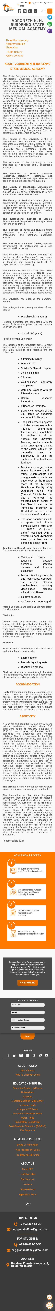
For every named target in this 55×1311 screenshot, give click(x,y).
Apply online (50, 1305)
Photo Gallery (14, 52)
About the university (16, 40)
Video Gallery (27, 1189)
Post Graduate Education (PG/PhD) (27, 1126)
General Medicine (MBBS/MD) (27, 1100)
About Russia (28, 1070)
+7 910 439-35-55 (24, 4)
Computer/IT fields (27, 1109)
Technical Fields (27, 1105)
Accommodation (15, 43)
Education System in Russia (27, 1088)
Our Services (27, 1179)
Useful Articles (27, 1174)
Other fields (27, 1117)
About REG (27, 1169)
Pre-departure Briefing (27, 1154)
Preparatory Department (27, 1122)
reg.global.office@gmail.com (42, 3)
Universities (27, 1092)
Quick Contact (14, 55)
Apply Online (27, 982)
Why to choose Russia (28, 1074)
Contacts (27, 1184)
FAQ (28, 1204)
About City (11, 47)
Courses (27, 1096)
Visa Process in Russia (27, 1149)
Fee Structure (27, 1130)
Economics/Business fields (27, 1113)
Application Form (27, 1194)
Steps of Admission (27, 1144)
